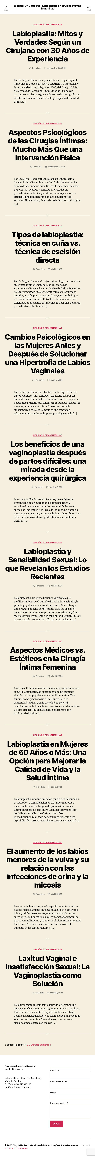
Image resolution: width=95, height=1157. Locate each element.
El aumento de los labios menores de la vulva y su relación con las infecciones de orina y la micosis (47, 868)
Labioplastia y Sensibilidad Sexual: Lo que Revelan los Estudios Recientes (47, 564)
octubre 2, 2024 (56, 487)
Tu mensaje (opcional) (59, 1103)
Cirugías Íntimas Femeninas (47, 25)
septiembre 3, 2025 (56, 167)
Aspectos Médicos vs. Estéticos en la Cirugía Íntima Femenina (47, 658)
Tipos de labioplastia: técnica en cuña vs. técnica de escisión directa (47, 247)
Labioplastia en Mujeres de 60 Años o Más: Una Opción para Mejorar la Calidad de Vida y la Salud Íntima (47, 761)
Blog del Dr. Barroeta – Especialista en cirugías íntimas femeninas (45, 1145)
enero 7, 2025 (57, 380)
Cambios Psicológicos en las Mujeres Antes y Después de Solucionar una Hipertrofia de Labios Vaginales (47, 353)
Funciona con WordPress (16, 1148)
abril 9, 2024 (56, 894)
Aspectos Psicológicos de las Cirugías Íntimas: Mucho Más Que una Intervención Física (47, 145)
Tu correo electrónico (58, 1081)
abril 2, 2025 (56, 269)
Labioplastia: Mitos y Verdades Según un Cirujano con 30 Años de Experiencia (47, 46)
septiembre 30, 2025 (56, 68)
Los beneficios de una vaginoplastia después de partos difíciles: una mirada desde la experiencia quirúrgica (47, 461)
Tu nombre (54, 1070)
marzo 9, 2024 (56, 993)
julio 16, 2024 (56, 586)
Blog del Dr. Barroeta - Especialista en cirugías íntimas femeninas (47, 7)
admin (38, 68)
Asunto (52, 1092)
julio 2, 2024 (56, 787)
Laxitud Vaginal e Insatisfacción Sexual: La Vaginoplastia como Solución (47, 971)
